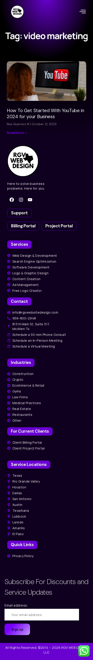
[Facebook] (11, 199)
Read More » (17, 133)
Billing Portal (23, 226)
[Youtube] (30, 199)
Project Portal (59, 226)
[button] (83, 12)
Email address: (16, 605)
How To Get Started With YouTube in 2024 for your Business (45, 113)
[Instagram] (21, 199)
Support (19, 213)
